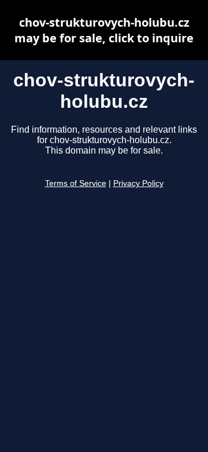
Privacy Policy (138, 183)
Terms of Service (75, 183)
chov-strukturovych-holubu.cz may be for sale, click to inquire (104, 30)
